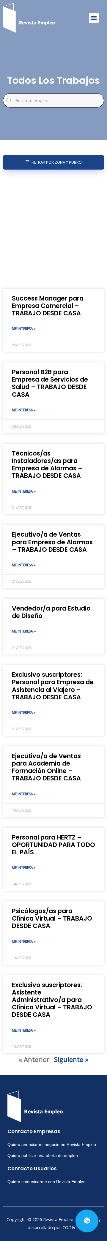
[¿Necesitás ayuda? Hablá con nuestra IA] (87, 1221)
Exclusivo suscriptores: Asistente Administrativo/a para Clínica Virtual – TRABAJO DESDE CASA (52, 1000)
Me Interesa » (24, 328)
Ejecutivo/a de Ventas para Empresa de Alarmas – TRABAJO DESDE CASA (52, 542)
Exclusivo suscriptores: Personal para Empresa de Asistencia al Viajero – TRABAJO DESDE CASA (53, 685)
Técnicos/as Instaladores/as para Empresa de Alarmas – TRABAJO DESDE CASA (47, 464)
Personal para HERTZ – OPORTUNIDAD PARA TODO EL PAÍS (53, 844)
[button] (94, 18)
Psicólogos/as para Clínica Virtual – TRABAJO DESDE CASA (52, 918)
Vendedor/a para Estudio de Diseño (51, 612)
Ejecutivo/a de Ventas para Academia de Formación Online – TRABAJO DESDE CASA (46, 767)
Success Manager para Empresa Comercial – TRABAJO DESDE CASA (48, 305)
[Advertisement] (53, 229)
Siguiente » (71, 1059)
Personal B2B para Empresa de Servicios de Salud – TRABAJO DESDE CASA (50, 383)
